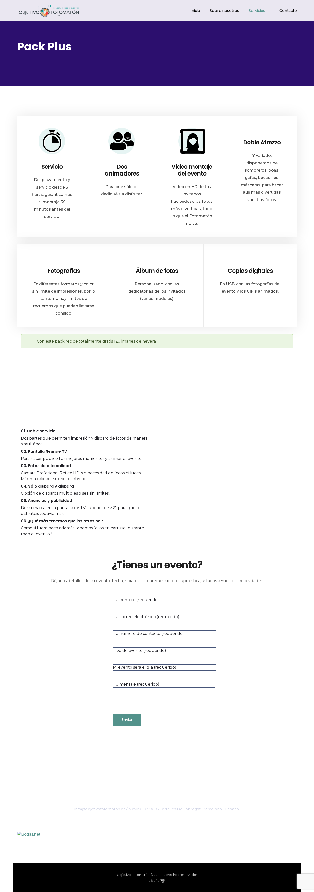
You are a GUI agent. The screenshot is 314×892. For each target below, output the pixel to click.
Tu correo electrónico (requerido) (146, 616)
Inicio (195, 10)
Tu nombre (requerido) (136, 599)
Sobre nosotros (224, 10)
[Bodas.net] (157, 834)
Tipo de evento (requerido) (139, 650)
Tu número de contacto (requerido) (148, 633)
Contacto (288, 10)
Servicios (257, 10)
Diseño (154, 880)
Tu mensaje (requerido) (136, 684)
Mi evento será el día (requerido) (144, 667)
